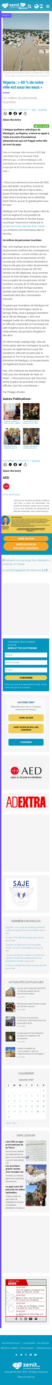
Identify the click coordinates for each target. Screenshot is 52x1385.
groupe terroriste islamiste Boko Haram (24, 226)
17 (14, 1106)
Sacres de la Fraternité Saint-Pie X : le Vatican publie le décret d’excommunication (31, 991)
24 (14, 1111)
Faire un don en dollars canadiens (26, 546)
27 (32, 1111)
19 (26, 1106)
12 (26, 1101)
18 (20, 1106)
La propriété (29, 1343)
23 (8, 1111)
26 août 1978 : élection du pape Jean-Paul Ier (25, 937)
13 (32, 1101)
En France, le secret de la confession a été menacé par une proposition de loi (31, 1020)
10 (14, 1101)
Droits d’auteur (27, 1348)
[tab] (16, 1282)
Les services (43, 1343)
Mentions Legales (9, 1348)
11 (20, 1101)
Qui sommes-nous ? (11, 1343)
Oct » (14, 1123)
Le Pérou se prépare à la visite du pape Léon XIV (26, 965)
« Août (8, 1123)
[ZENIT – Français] (15, 5)
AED (34, 110)
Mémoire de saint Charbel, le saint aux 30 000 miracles (31, 1005)
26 (26, 1111)
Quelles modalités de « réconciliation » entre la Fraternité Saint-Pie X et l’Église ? (30, 1051)
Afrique (6, 15)
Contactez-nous (43, 1348)
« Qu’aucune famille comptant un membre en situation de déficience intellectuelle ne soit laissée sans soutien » (25, 958)
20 (32, 1106)
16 (8, 1106)
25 (20, 1111)
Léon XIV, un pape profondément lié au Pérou (14, 1144)
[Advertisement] (26, 609)
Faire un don (26, 538)
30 (8, 1117)
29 (43, 1111)
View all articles (11, 494)
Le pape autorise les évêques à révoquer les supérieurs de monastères (30, 1036)
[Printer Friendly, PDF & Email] (41, 126)
